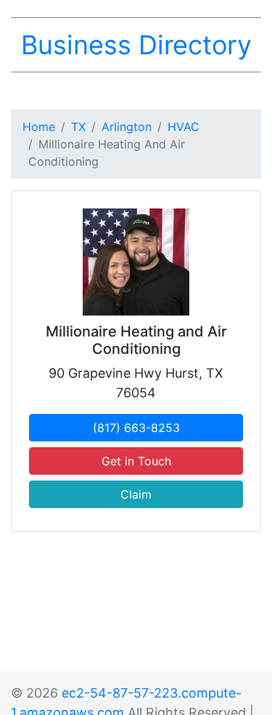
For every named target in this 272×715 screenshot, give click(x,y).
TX (78, 126)
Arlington (127, 126)
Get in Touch (136, 461)
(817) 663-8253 (136, 427)
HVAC (183, 126)
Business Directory (136, 45)
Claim (136, 494)
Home (38, 126)
